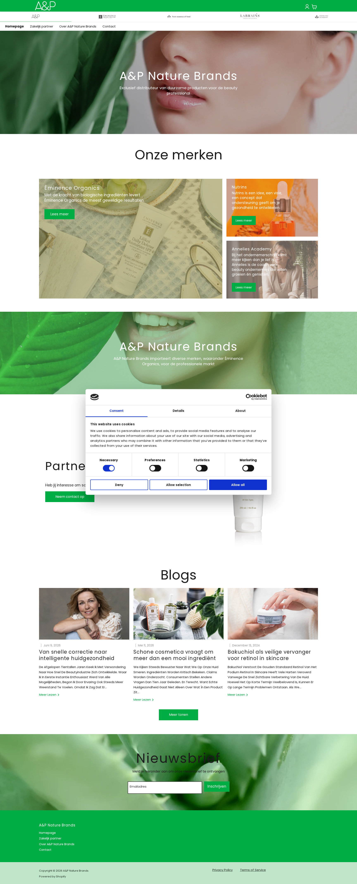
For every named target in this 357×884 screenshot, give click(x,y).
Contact (109, 26)
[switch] (155, 468)
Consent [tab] (116, 411)
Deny (119, 484)
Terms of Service (253, 870)
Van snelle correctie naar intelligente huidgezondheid (76, 655)
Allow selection (178, 484)
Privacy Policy (222, 870)
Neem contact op (69, 496)
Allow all (238, 484)
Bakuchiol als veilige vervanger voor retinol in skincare (269, 655)
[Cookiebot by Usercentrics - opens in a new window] (249, 397)
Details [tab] (178, 411)
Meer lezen (48, 694)
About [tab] (240, 411)
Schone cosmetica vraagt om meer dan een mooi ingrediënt (174, 655)
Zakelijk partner (41, 26)
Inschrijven (216, 786)
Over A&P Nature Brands (77, 26)
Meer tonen (178, 714)
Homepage (14, 26)
